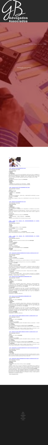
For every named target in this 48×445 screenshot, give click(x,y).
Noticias (26, 44)
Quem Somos (40, 44)
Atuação (35, 44)
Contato (44, 44)
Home (23, 44)
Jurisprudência (30, 44)
